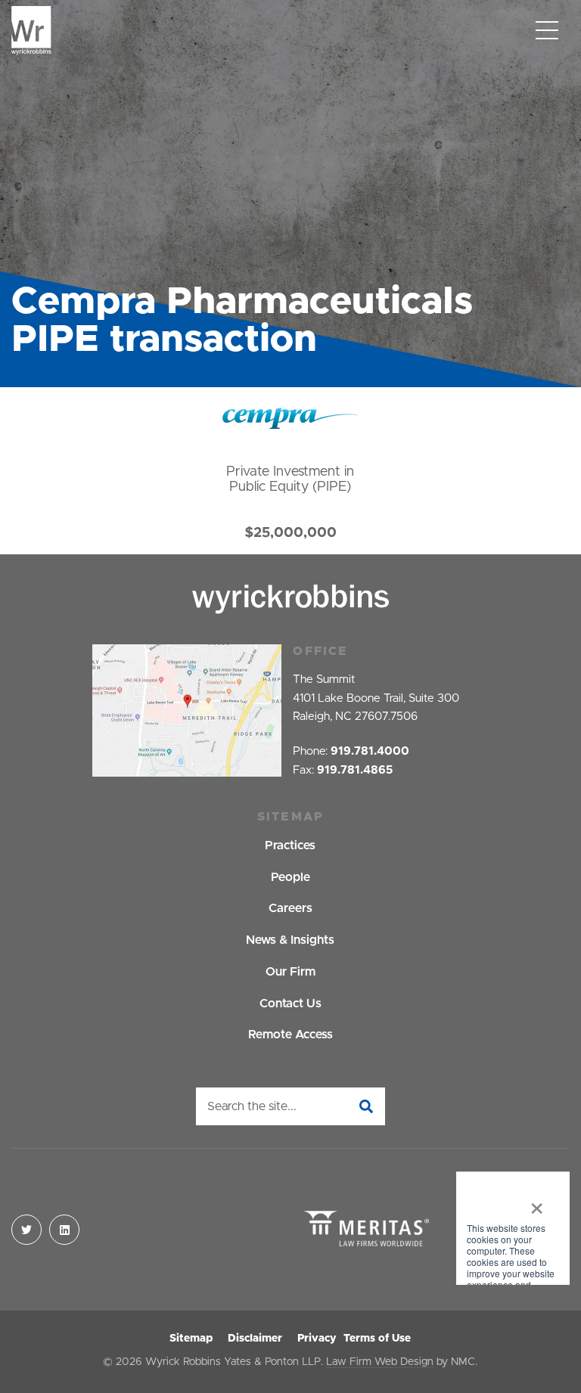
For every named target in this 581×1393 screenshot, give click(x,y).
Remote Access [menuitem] (290, 1034)
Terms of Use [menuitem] (377, 1338)
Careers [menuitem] (290, 908)
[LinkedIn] (64, 1230)
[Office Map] (186, 710)
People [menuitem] (290, 877)
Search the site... (252, 1106)
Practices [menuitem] (290, 845)
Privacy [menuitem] (316, 1338)
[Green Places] (513, 1229)
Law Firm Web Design (379, 1362)
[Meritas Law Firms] (366, 1230)
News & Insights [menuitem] (290, 940)
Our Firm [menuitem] (290, 972)
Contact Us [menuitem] (290, 1003)
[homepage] (31, 30)
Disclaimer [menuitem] (255, 1338)
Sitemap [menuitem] (191, 1338)
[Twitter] (26, 1230)
